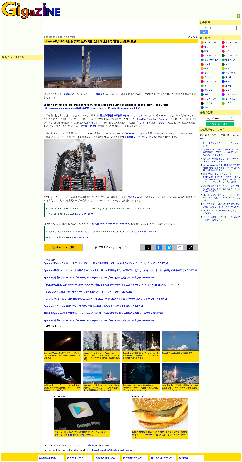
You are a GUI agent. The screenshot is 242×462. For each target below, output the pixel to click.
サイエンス (191, 37)
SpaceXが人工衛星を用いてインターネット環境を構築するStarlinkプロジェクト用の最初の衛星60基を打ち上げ (141, 355)
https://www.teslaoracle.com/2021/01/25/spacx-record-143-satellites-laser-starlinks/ (92, 108)
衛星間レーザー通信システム (141, 136)
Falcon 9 (99, 94)
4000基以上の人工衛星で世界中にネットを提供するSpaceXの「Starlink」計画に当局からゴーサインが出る (180, 387)
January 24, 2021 (79, 237)
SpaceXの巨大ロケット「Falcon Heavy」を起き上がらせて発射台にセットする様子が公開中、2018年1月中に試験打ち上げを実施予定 (101, 356)
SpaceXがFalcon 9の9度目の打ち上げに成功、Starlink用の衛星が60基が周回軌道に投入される (62, 355)
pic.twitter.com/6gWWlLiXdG (142, 231)
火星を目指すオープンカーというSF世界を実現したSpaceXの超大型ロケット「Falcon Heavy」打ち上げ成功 (62, 387)
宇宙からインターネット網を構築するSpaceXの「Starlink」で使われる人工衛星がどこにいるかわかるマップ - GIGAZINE (105, 299)
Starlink (130, 133)
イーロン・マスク (126, 196)
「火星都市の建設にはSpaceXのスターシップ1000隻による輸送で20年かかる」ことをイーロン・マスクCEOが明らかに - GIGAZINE (112, 284)
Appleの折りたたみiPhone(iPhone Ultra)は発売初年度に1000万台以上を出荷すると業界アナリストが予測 (222, 152)
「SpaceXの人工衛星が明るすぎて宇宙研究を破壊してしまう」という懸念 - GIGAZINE (88, 291)
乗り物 (91, 445)
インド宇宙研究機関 (86, 126)
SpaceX (68, 94)
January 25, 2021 (84, 214)
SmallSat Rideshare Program (152, 119)
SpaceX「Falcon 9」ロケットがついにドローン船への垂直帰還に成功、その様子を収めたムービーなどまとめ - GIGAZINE (106, 263)
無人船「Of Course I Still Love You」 (111, 223)
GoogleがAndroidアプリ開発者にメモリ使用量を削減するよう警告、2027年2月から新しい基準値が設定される (221, 167)
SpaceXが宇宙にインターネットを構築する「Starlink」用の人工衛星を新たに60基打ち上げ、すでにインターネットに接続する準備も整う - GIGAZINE (120, 270)
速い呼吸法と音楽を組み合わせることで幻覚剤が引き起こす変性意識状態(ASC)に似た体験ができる (221, 188)
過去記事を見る (220, 123)
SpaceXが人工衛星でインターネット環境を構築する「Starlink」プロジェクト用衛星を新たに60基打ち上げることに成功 (101, 387)
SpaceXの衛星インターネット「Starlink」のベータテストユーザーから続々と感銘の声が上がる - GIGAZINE (99, 277)
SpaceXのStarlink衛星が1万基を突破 (177, 353)
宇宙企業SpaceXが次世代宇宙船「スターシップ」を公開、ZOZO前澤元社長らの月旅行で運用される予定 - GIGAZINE (103, 313)
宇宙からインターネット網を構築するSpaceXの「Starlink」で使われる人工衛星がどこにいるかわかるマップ (140, 387)
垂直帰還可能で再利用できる (114, 115)
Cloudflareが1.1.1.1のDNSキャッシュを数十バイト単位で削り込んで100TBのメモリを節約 (222, 197)
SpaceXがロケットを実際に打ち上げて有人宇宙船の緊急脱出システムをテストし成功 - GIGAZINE (94, 306)
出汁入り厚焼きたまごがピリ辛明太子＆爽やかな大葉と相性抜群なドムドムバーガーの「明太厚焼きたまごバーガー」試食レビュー (159, 434)
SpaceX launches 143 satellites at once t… (112, 450)
